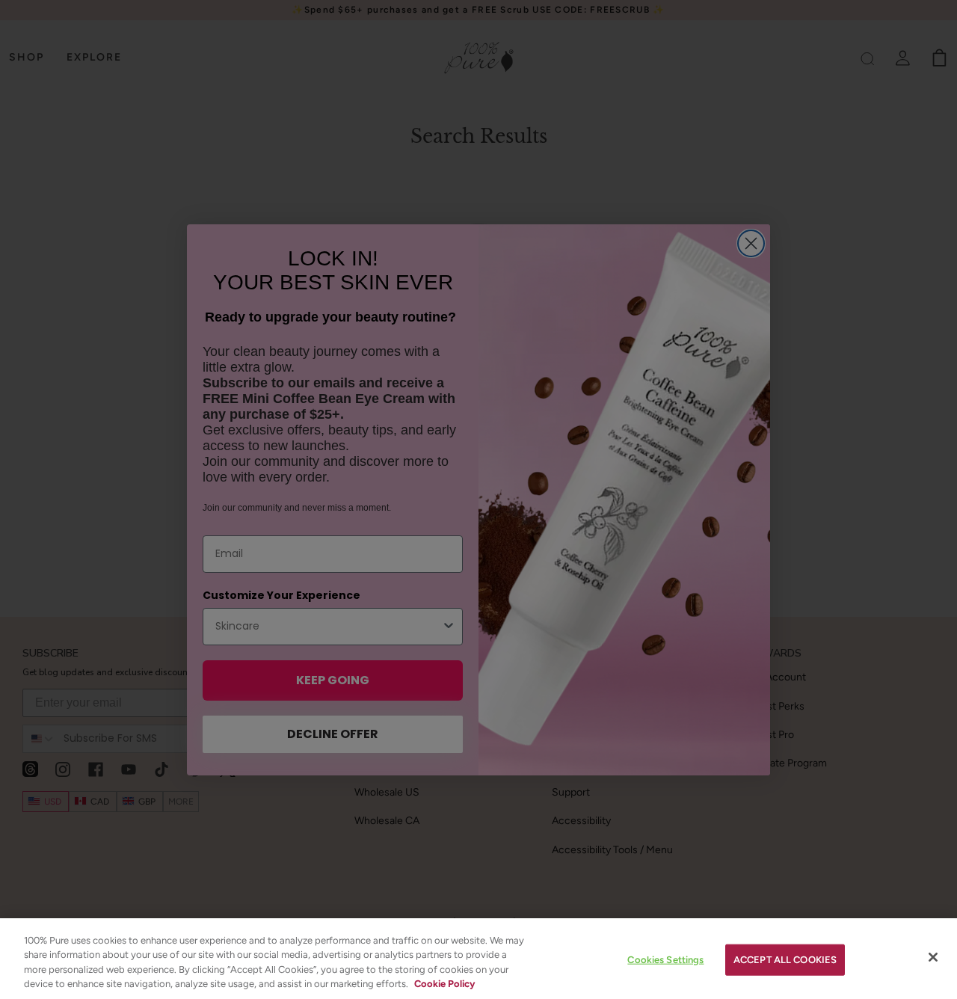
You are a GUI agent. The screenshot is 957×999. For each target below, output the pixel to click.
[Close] (933, 957)
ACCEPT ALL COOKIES (785, 959)
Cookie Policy (444, 983)
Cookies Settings (665, 959)
